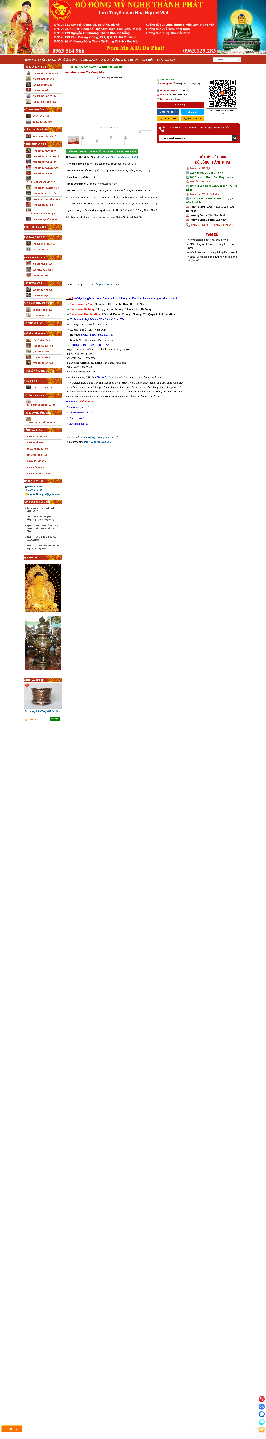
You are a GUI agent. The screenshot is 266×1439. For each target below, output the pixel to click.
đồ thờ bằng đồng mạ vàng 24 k (103, 284)
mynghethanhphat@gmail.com (42, 494)
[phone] (262, 1399)
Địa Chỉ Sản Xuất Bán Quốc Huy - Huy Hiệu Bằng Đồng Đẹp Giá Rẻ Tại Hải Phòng (42, 528)
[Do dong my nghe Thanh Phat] (133, 53)
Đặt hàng (180, 104)
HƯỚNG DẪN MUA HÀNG (126, 151)
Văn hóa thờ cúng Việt (37, 501)
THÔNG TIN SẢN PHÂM (76, 151)
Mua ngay (55, 719)
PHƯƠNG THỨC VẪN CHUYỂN (101, 151)
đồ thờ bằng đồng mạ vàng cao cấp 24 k (118, 157)
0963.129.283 (33, 490)
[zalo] (262, 1407)
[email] (262, 1414)
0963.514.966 (33, 486)
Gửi (234, 138)
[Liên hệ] (262, 1429)
